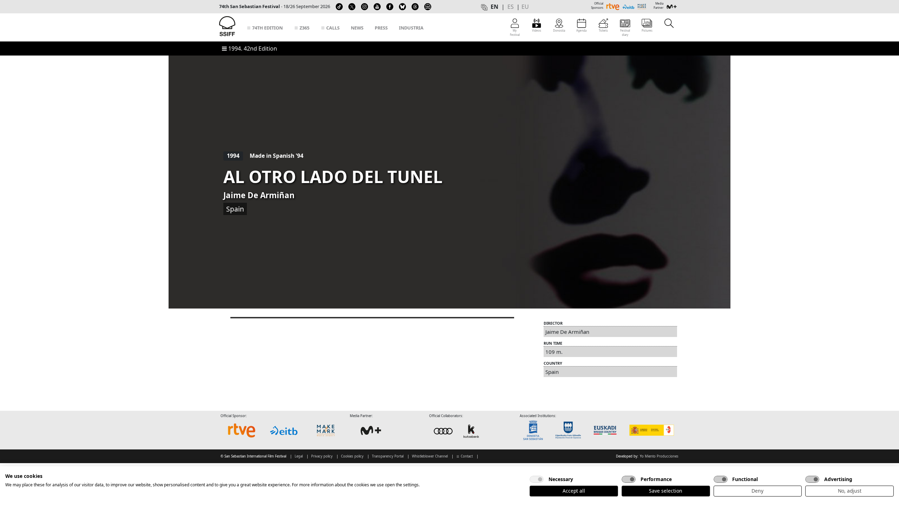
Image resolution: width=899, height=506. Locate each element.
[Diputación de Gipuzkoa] (570, 430)
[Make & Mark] (326, 430)
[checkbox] (537, 479)
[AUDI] (457, 431)
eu (525, 7)
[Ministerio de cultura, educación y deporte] (651, 430)
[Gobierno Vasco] (606, 430)
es (510, 7)
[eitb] (284, 430)
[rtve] (242, 430)
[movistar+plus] (371, 430)
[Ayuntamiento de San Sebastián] (535, 430)
